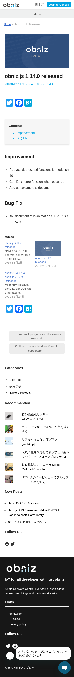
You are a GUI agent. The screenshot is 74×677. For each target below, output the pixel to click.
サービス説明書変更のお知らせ (28, 522)
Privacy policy (17, 624)
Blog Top (15, 379)
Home (7, 24)
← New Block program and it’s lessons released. (37, 336)
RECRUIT (15, 618)
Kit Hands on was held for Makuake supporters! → (37, 348)
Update (50, 84)
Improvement (26, 133)
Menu (37, 14)
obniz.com (15, 613)
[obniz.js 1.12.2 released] (48, 248)
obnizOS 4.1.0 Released (23, 503)
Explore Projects (20, 392)
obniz (31, 84)
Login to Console (59, 4)
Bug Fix (22, 138)
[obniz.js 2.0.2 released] (20, 253)
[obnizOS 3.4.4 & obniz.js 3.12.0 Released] (20, 285)
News (40, 84)
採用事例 (15, 386)
